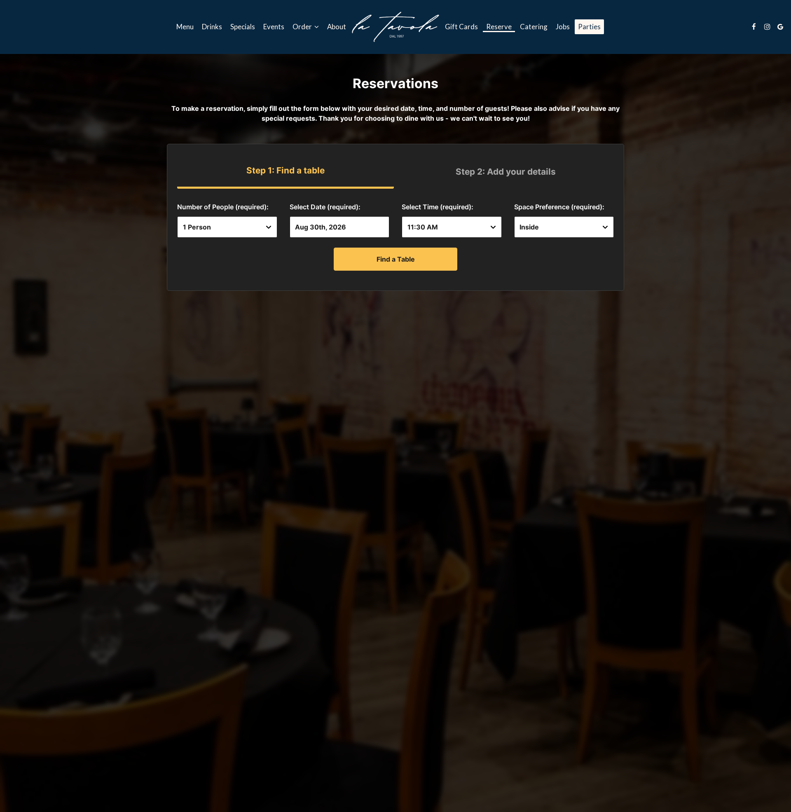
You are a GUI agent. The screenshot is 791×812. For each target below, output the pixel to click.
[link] (395, 27)
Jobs (563, 27)
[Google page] (780, 26)
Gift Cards (461, 27)
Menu (185, 27)
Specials (242, 27)
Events (273, 27)
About (336, 27)
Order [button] (303, 27)
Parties (589, 27)
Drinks (212, 27)
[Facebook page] (754, 26)
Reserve (499, 27)
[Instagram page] (767, 26)
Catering (534, 27)
